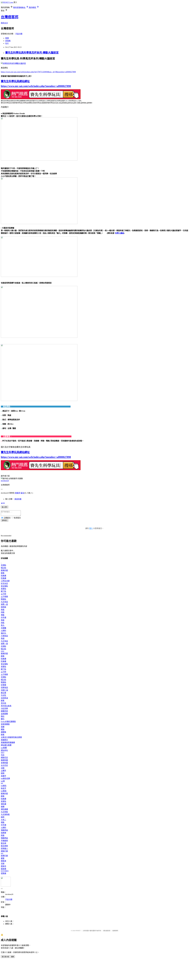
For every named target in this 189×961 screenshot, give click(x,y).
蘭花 (2, 719)
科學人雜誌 (119, 233)
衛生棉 (3, 843)
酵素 (2, 701)
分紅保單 (4, 708)
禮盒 (2, 615)
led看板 (3, 791)
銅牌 (2, 773)
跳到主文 (4, 23)
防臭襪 (3, 578)
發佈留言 (4, 520)
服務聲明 (115, 930)
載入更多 (4, 507)
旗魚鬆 (3, 607)
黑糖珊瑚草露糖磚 (8, 742)
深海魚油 (4, 698)
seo (2, 853)
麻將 (2, 817)
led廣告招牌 (5, 778)
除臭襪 (3, 576)
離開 (12, 957)
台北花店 (4, 765)
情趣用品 (4, 830)
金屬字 (3, 776)
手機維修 (4, 841)
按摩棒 (3, 833)
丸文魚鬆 (4, 812)
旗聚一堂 (4, 604)
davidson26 (5, 481)
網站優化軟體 (6, 745)
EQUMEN (5, 871)
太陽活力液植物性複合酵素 (11, 737)
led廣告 (3, 786)
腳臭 (2, 573)
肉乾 (2, 623)
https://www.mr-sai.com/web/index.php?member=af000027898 (36, 86)
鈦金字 (3, 788)
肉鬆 (2, 612)
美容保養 (17, 499)
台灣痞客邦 (9, 17)
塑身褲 (3, 869)
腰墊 (2, 729)
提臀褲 (3, 873)
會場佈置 (4, 763)
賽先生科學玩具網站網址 (15, 81)
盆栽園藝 (4, 714)
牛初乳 (3, 695)
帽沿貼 (3, 568)
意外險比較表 (6, 706)
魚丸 (2, 625)
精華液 (3, 861)
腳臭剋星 (4, 570)
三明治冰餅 (5, 581)
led (2, 783)
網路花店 (4, 757)
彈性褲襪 (4, 809)
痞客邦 (17, 493)
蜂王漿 (3, 693)
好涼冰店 (4, 583)
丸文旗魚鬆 (5, 814)
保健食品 (4, 687)
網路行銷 (4, 851)
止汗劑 (3, 594)
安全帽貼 (4, 586)
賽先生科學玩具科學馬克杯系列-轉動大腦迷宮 (32, 52)
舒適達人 (4, 848)
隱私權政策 (106, 930)
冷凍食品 (4, 636)
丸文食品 (4, 602)
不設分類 (18, 34)
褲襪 (2, 807)
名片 (7, 43)
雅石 (2, 716)
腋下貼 (3, 591)
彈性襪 (3, 804)
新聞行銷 (4, 856)
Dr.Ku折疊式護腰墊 (8, 721)
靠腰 (2, 727)
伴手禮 (3, 617)
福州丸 (3, 633)
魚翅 (2, 638)
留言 (22, 493)
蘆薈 (2, 858)
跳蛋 (2, 835)
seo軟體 (4, 748)
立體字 (3, 771)
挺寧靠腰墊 (5, 724)
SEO (2, 752)
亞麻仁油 (4, 690)
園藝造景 (4, 711)
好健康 (3, 685)
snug (2, 651)
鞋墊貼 (3, 599)
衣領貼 (3, 565)
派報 (2, 768)
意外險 (3, 703)
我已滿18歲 (5, 957)
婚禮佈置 (4, 760)
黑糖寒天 (4, 740)
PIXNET (78, 930)
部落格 (7, 41)
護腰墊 (3, 732)
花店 (2, 755)
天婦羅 (3, 628)
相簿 (7, 38)
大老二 (3, 820)
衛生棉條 (4, 846)
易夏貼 (3, 589)
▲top (3, 503)
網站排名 (4, 750)
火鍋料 (3, 631)
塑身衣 (3, 866)
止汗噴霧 (4, 596)
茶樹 (2, 863)
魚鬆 (2, 610)
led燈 (3, 781)
